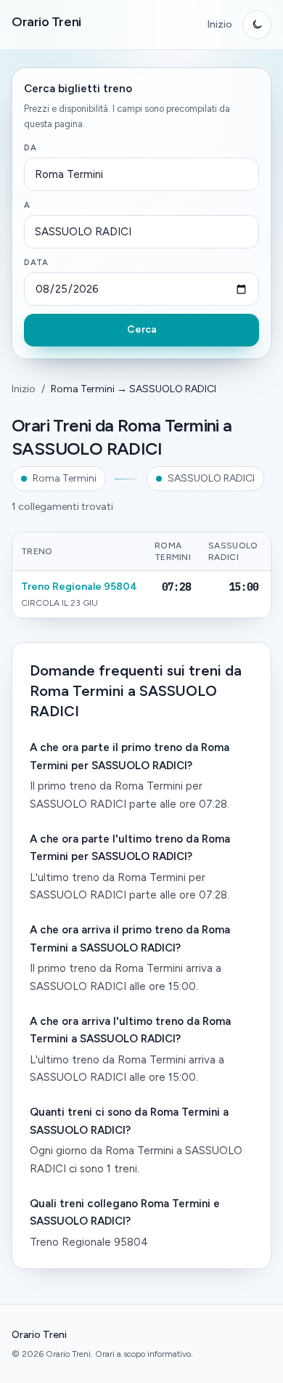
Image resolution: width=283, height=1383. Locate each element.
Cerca (142, 329)
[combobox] (141, 174)
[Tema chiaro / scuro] (256, 24)
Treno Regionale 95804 (79, 586)
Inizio (219, 24)
